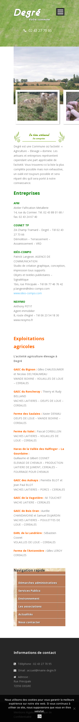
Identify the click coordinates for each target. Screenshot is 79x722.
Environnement (29, 598)
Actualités (25, 614)
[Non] (74, 708)
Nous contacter (29, 622)
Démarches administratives (37, 583)
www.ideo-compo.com (28, 293)
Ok (39, 716)
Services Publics (29, 590)
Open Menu (60, 12)
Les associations (30, 606)
